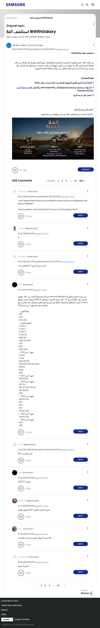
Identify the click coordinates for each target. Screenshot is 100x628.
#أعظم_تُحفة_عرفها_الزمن (27, 87)
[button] (89, 45)
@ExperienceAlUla (85, 90)
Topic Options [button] (89, 24)
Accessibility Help (9, 601)
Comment (86, 169)
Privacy (4, 610)
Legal (3, 614)
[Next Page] (63, 585)
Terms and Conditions (11, 605)
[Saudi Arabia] (15, 4)
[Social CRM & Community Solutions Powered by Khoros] (86, 592)
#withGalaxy (62, 87)
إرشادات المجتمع (63, 49)
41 (75, 181)
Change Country (22, 619)
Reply (80, 215)
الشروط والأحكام (81, 109)
